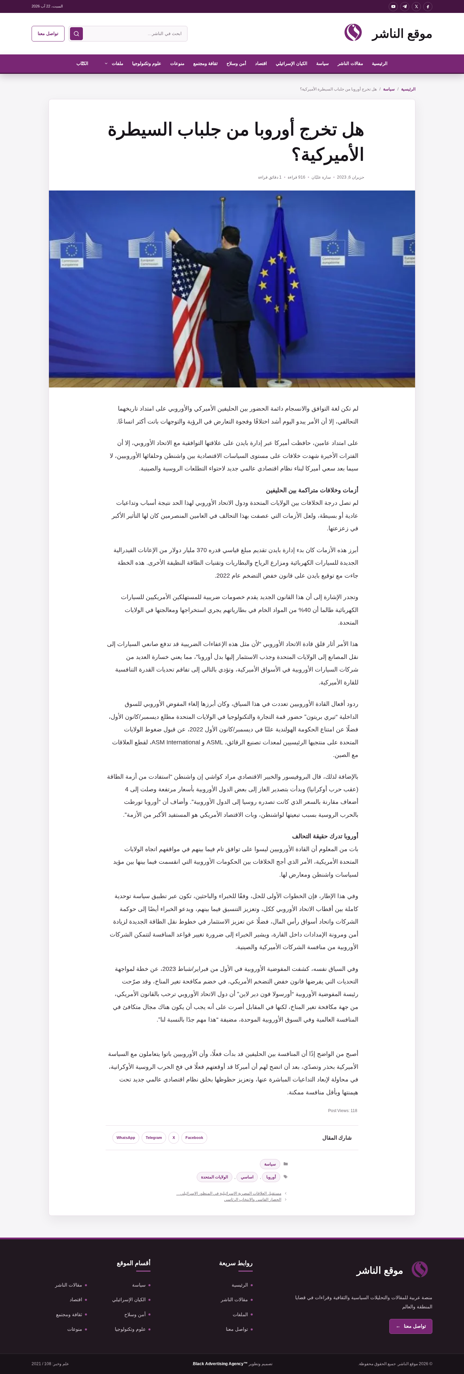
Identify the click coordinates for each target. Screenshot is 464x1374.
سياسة (322, 63)
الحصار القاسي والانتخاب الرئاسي (252, 1199)
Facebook (194, 1138)
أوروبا (271, 1177)
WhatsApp (126, 1138)
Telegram (154, 1138)
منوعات (177, 63)
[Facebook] (427, 6)
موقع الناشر (402, 33)
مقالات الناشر (350, 63)
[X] (416, 6)
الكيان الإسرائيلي (291, 63)
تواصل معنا (48, 33)
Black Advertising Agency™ (220, 1363)
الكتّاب (82, 63)
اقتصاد (261, 63)
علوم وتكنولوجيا (146, 63)
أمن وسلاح (236, 63)
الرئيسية (380, 63)
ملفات (117, 63)
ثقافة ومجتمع (205, 63)
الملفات (240, 1314)
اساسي (247, 1177)
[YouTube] (393, 6)
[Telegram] (404, 6)
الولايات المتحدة (214, 1177)
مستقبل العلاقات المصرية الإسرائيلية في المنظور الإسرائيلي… (228, 1193)
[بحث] (76, 33)
